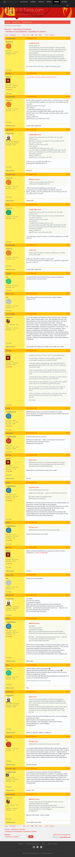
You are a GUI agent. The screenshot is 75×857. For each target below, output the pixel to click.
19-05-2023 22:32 (31, 96)
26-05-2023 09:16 (31, 691)
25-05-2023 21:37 (31, 350)
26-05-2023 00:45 (31, 547)
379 (36, 35)
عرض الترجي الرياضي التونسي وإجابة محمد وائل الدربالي (41, 77)
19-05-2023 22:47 (31, 245)
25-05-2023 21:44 (31, 433)
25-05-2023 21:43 (31, 408)
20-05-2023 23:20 (31, 314)
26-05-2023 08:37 (31, 618)
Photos (41, 2)
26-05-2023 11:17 (31, 794)
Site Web (10, 89)
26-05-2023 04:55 (31, 575)
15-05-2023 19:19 (31, 38)
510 (47, 35)
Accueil (7, 22)
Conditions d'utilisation (32, 844)
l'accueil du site (65, 837)
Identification (26, 22)
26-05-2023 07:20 (31, 595)
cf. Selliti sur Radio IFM (40, 552)
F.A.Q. (43, 844)
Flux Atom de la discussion (62, 834)
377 (28, 35)
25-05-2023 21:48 (31, 455)
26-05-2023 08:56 (31, 665)
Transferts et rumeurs (22, 29)
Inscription (16, 22)
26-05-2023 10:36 (31, 736)
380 (40, 35)
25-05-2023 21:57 (31, 482)
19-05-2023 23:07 (31, 273)
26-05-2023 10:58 (31, 768)
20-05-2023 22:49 (31, 293)
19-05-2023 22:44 (31, 204)
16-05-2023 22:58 (31, 73)
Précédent (13, 35)
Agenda (33, 2)
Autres (64, 2)
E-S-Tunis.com (12, 2)
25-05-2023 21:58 (31, 522)
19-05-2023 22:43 (31, 174)
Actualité (24, 2)
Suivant (52, 35)
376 (24, 35)
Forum (56, 2)
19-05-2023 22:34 (31, 129)
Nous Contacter (52, 844)
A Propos (20, 844)
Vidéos (49, 2)
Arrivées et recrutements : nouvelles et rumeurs (26, 31)
